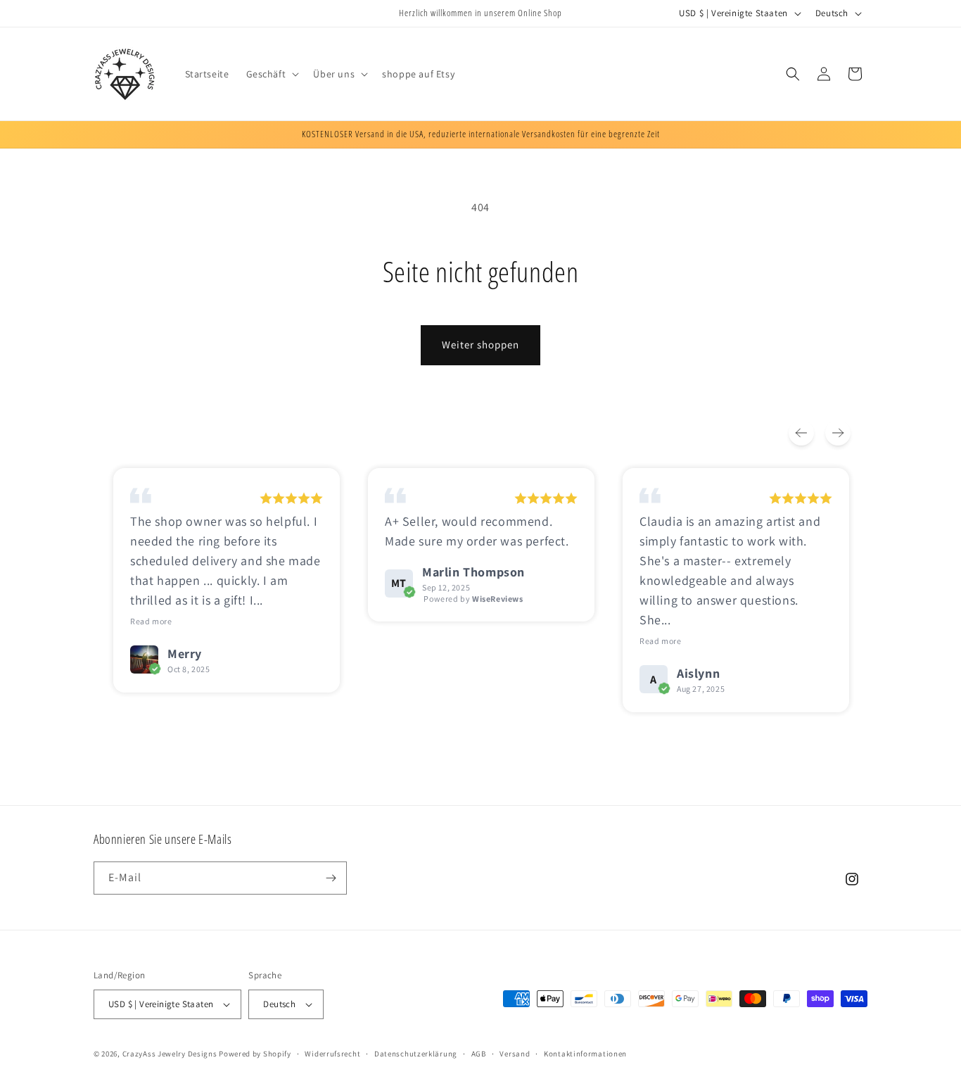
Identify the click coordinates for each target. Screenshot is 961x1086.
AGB (478, 1054)
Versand (514, 1054)
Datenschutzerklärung (415, 1054)
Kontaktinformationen (585, 1054)
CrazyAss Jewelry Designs (169, 1054)
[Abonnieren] (330, 878)
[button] (271, 74)
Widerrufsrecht (332, 1054)
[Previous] (801, 433)
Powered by (473, 598)
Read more (151, 621)
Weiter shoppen (480, 344)
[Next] (838, 433)
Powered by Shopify (255, 1054)
